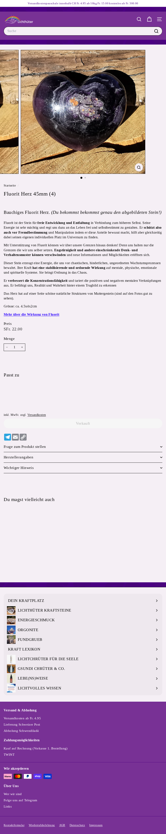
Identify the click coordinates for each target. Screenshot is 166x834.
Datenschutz (77, 825)
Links (8, 806)
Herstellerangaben (18, 457)
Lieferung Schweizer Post (22, 724)
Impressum (96, 825)
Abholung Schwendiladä (21, 730)
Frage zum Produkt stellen (25, 447)
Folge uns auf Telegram (20, 800)
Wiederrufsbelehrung (42, 825)
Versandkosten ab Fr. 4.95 (22, 718)
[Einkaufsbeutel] (149, 19)
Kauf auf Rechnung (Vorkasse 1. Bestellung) (36, 748)
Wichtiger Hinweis (19, 468)
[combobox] (83, 31)
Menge (9, 339)
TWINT (9, 754)
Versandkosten (36, 414)
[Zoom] (139, 167)
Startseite (10, 185)
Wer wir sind (13, 794)
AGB (62, 825)
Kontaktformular (14, 825)
